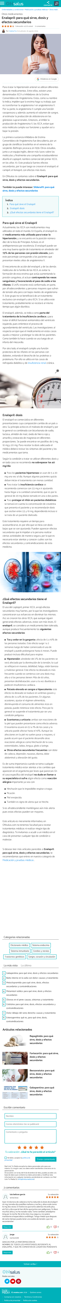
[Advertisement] (30, 899)
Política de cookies (30, 1300)
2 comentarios (40, 26)
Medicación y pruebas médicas (36, 9)
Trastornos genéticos (14, 957)
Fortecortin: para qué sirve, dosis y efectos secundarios (44, 1057)
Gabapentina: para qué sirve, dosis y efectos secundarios (32, 973)
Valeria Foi (12, 31)
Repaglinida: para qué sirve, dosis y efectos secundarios (41, 1040)
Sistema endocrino (40, 945)
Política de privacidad (12, 1300)
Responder (7, 1227)
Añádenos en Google (48, 79)
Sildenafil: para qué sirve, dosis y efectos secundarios (28, 189)
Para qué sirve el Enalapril (22, 204)
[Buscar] (57, 3)
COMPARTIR (48, 5)
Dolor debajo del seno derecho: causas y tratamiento (31, 1013)
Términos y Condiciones (33, 1297)
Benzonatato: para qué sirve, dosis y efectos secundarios (42, 1074)
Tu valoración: (12, 1152)
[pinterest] (18, 1281)
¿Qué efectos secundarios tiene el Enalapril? (32, 213)
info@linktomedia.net (26, 1179)
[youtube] (12, 1281)
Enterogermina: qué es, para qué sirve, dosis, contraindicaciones (26, 1019)
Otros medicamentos (12, 14)
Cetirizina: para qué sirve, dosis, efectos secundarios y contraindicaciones (30, 1006)
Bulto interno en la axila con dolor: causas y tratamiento (32, 978)
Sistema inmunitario (20, 951)
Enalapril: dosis (17, 208)
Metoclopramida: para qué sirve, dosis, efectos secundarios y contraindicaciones (27, 984)
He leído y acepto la (17, 1159)
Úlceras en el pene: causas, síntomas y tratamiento (29, 1000)
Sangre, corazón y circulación (41, 957)
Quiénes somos (35, 1292)
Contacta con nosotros (12, 1297)
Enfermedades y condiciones (12, 9)
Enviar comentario (46, 1159)
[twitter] (7, 1281)
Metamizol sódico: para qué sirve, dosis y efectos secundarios (28, 993)
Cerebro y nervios (41, 951)
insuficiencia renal (37, 363)
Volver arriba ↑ (30, 1264)
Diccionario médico (19, 945)
